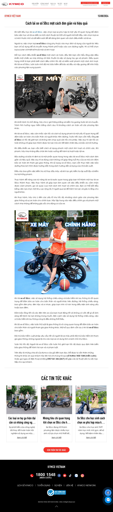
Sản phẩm (35, 4)
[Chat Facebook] (107, 491)
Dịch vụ (53, 4)
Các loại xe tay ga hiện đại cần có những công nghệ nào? (22, 420)
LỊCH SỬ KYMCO (25, 485)
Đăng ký (105, 3)
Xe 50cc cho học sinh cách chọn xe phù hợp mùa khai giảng (91, 420)
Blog (66, 4)
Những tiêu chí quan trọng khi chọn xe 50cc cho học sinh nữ (56, 420)
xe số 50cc (37, 32)
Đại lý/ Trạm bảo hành (89, 3)
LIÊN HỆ (69, 485)
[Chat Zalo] (107, 498)
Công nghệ (44, 4)
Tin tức (59, 4)
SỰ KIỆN (58, 485)
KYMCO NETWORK (86, 485)
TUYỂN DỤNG (43, 485)
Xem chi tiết (22, 437)
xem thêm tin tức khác (56, 449)
